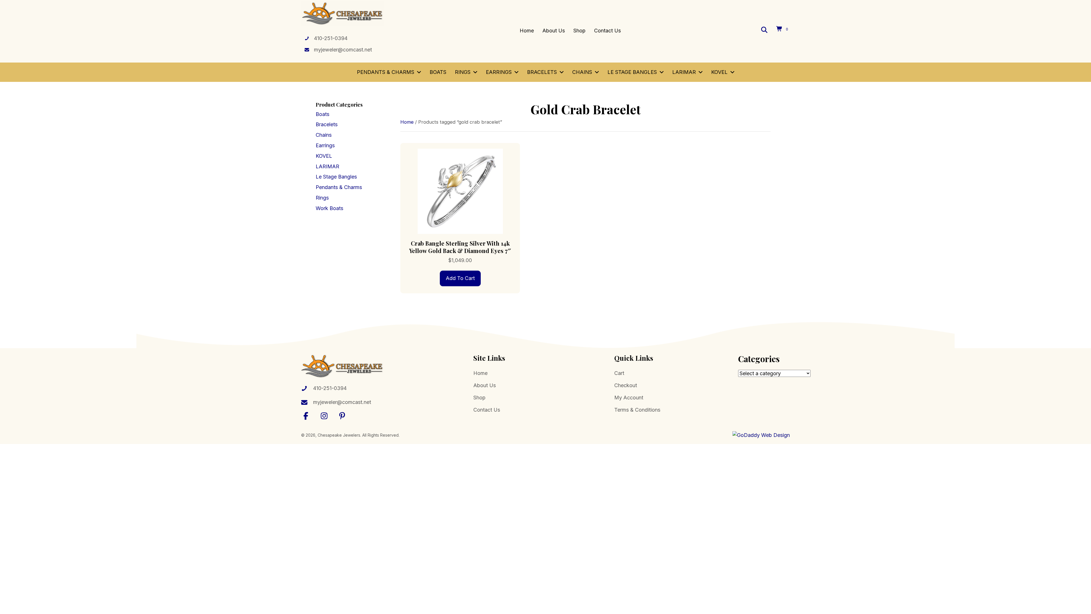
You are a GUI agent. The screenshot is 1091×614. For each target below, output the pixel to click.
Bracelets (327, 124)
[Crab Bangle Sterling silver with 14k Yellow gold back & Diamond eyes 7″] (460, 191)
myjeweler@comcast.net (343, 50)
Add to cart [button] (460, 278)
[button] (306, 416)
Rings (322, 198)
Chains (324, 135)
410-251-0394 (330, 38)
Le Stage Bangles (336, 177)
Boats (322, 114)
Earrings (325, 145)
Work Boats (329, 208)
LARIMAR (327, 166)
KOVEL (324, 156)
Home (407, 122)
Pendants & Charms (339, 187)
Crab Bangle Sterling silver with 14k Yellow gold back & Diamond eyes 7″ (460, 246)
